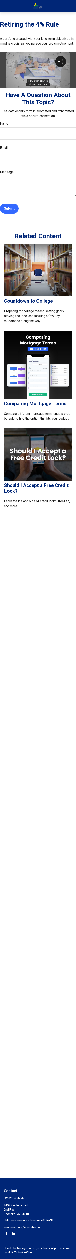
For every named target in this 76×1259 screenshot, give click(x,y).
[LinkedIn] (13, 1233)
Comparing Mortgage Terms (35, 403)
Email (4, 148)
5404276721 (21, 1198)
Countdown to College (28, 301)
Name (4, 123)
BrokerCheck (26, 1252)
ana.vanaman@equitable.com (23, 1227)
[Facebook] (6, 1233)
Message (7, 172)
